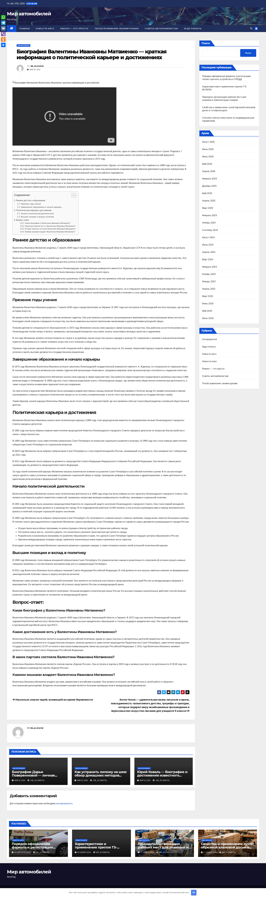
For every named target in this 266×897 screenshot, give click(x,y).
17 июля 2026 (147, 852)
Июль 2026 (208, 149)
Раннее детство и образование (30, 200)
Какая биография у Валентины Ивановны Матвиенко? (47, 223)
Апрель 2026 (208, 171)
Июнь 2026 (208, 156)
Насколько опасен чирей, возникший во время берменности (54, 699)
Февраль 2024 (209, 267)
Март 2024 (207, 259)
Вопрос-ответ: (22, 220)
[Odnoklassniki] (3, 39)
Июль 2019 (208, 318)
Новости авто (45, 28)
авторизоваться (64, 803)
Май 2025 (207, 193)
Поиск (205, 43)
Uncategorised (23, 45)
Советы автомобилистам (161, 28)
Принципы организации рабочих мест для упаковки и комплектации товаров (163, 847)
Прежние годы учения (31, 204)
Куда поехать (193, 28)
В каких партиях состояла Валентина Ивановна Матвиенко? (50, 229)
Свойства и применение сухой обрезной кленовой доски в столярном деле (227, 847)
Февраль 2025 (209, 215)
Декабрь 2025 (209, 186)
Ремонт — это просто (74, 28)
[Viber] (3, 34)
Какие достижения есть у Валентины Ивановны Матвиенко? (50, 226)
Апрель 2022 (208, 289)
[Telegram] (3, 23)
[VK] (3, 28)
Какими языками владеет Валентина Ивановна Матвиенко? (50, 232)
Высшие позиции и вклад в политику (37, 217)
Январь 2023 (209, 281)
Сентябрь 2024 (210, 230)
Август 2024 (208, 237)
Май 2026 (207, 164)
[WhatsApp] (3, 17)
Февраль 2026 (209, 178)
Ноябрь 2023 (209, 274)
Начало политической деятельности (37, 213)
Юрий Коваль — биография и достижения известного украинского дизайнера (162, 775)
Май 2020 (207, 311)
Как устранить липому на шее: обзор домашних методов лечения (101, 775)
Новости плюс (209, 361)
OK (193, 892)
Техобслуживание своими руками (116, 28)
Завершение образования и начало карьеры (41, 207)
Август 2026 (208, 142)
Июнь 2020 (208, 303)
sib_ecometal (37, 66)
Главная (24, 28)
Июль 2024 (208, 245)
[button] (251, 28)
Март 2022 (207, 296)
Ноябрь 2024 (209, 223)
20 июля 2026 (84, 852)
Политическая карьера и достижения (33, 210)
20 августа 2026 (22, 852)
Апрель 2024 (208, 252)
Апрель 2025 (208, 201)
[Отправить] (3, 45)
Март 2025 (207, 208)
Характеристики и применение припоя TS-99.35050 (96, 847)
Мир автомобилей (29, 14)
